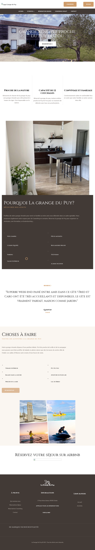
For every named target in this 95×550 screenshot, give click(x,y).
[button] (70, 4)
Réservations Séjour (15, 505)
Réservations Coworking (15, 508)
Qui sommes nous (15, 501)
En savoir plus (47, 44)
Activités (79, 506)
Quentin (47, 310)
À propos (30, 11)
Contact (74, 11)
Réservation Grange (44, 11)
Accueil (21, 11)
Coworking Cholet (61, 11)
